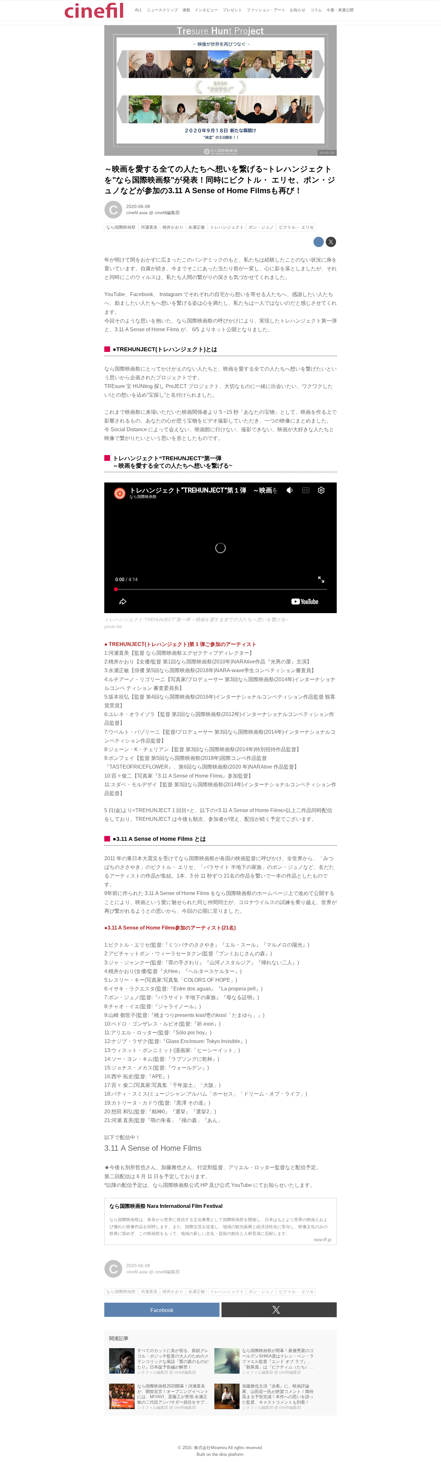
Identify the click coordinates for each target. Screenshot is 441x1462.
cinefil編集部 (167, 212)
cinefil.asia (137, 212)
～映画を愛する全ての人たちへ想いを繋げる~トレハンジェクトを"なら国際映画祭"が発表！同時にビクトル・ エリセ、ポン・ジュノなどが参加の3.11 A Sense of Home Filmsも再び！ (219, 179)
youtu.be (327, 152)
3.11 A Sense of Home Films (152, 1148)
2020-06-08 (138, 206)
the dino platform (227, 1454)
